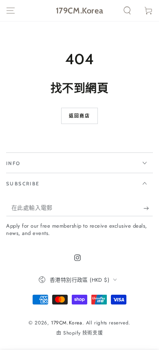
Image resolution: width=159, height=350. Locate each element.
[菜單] (10, 10)
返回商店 (80, 116)
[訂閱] (148, 208)
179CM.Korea (66, 322)
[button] (127, 10)
